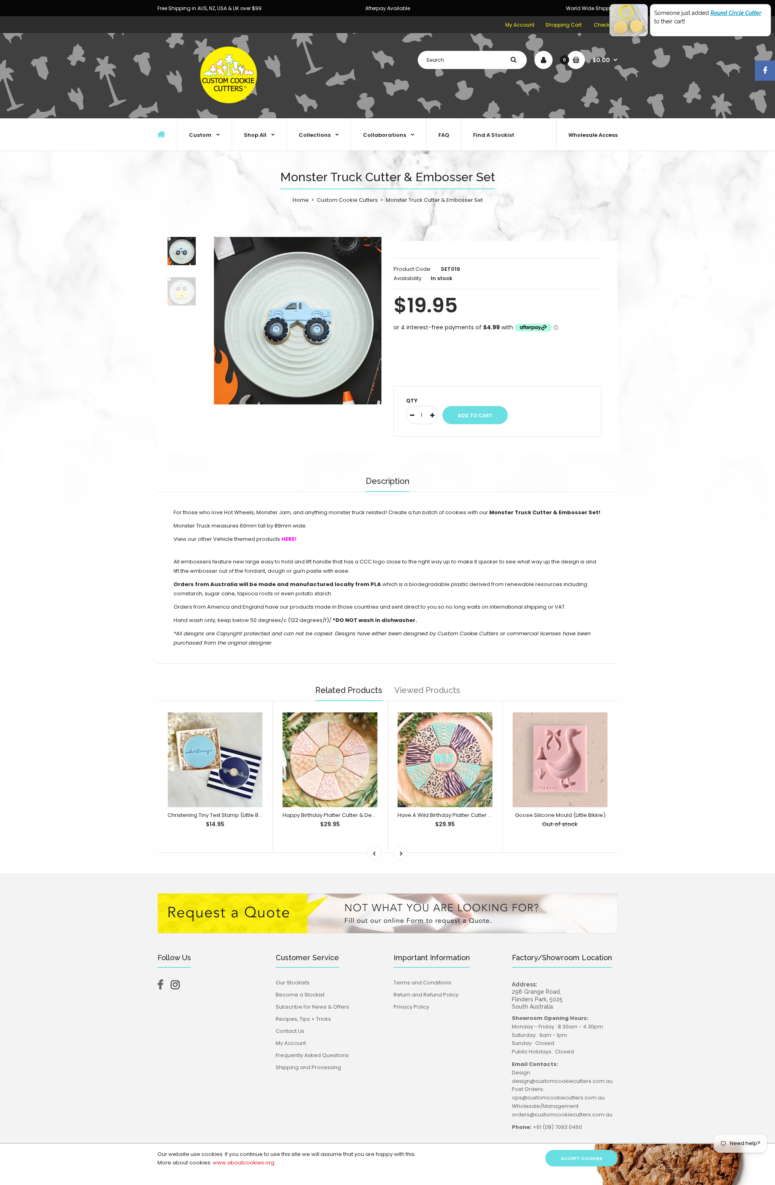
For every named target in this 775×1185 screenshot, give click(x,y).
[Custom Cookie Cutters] (230, 109)
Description (387, 481)
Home (301, 200)
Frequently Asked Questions (312, 1055)
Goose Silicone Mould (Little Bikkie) (560, 815)
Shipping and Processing (308, 1067)
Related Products (348, 690)
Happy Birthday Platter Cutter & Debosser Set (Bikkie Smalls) (361, 815)
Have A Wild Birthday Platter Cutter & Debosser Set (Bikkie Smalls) (483, 815)
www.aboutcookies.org (243, 1162)
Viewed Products (427, 690)
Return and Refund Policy (426, 995)
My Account (519, 24)
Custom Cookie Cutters (347, 200)
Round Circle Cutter (735, 13)
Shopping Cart (563, 24)
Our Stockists (293, 982)
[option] (297, 320)
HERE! (288, 539)
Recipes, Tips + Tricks (303, 1019)
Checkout (606, 24)
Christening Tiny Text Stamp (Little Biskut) (220, 815)
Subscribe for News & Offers (312, 1007)
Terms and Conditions (422, 982)
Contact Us (290, 1031)
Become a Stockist (300, 995)
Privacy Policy (411, 1007)
